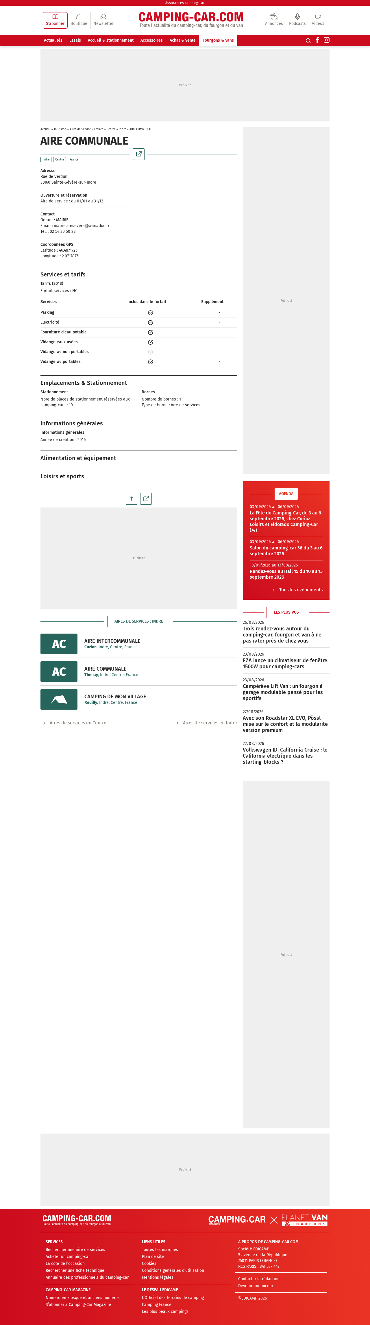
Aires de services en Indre (210, 723)
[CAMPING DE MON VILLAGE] (58, 699)
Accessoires (151, 40)
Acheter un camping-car (68, 1256)
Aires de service (80, 129)
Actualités (53, 40)
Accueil (45, 129)
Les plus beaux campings (165, 1311)
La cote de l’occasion (65, 1263)
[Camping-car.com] (191, 20)
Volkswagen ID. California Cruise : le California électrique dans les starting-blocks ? (285, 756)
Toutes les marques (160, 1249)
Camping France (156, 1304)
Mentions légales (157, 1277)
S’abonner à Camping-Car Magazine (78, 1304)
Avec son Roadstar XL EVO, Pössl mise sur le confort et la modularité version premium (285, 724)
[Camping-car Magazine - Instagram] (327, 40)
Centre (111, 129)
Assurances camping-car (185, 3)
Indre (122, 129)
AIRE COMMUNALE (105, 669)
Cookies (149, 1263)
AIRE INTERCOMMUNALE (112, 641)
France (98, 129)
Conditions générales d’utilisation (173, 1270)
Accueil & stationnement (111, 40)
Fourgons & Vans (218, 40)
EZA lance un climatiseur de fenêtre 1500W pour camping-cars (285, 663)
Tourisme (60, 129)
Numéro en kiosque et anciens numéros (83, 1297)
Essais (75, 40)
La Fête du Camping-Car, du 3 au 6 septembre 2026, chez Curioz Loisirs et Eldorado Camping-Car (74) (285, 521)
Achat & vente (183, 40)
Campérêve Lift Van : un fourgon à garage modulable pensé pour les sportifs (283, 692)
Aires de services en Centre (78, 723)
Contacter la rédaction (259, 1278)
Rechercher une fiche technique (75, 1270)
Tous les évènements (301, 590)
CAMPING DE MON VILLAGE (115, 696)
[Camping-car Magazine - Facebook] (317, 40)
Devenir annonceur (255, 1285)
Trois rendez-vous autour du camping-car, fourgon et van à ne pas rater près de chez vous (282, 634)
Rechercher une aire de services (75, 1249)
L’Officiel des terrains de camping (173, 1297)
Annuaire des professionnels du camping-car (87, 1277)
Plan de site (153, 1256)
